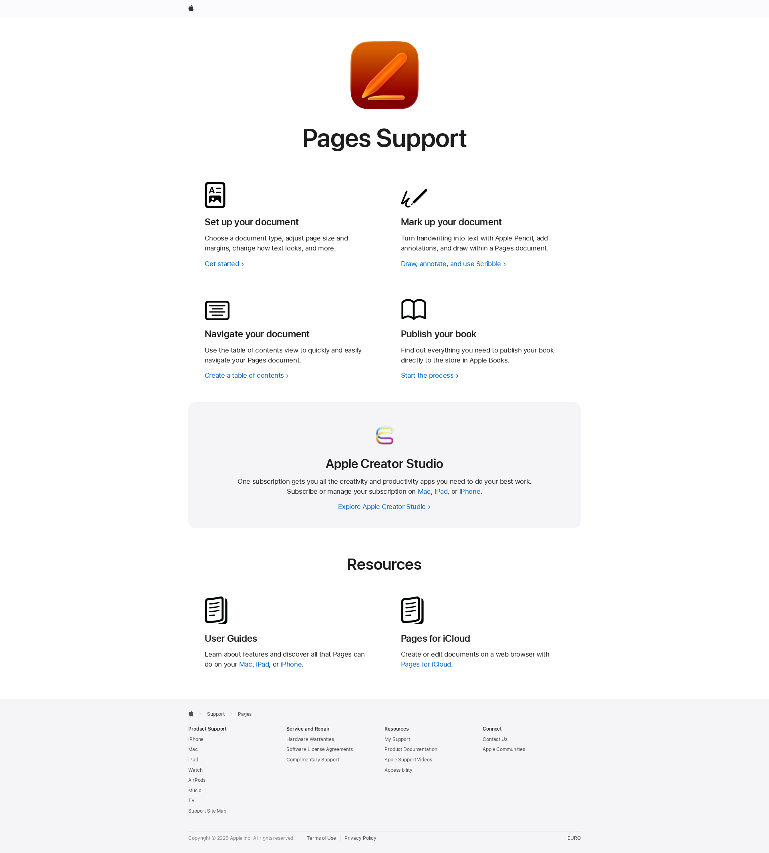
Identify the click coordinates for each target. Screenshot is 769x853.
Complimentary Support (312, 760)
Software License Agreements (319, 749)
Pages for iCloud (426, 664)
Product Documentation (410, 749)
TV (191, 800)
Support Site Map (207, 811)
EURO (574, 838)
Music (194, 790)
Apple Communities (504, 749)
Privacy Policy (360, 838)
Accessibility (398, 770)
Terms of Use (321, 838)
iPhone (470, 491)
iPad (441, 491)
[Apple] (191, 713)
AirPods (196, 780)
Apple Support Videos (408, 760)
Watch (195, 770)
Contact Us (495, 739)
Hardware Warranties (310, 739)
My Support (397, 739)
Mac (424, 491)
